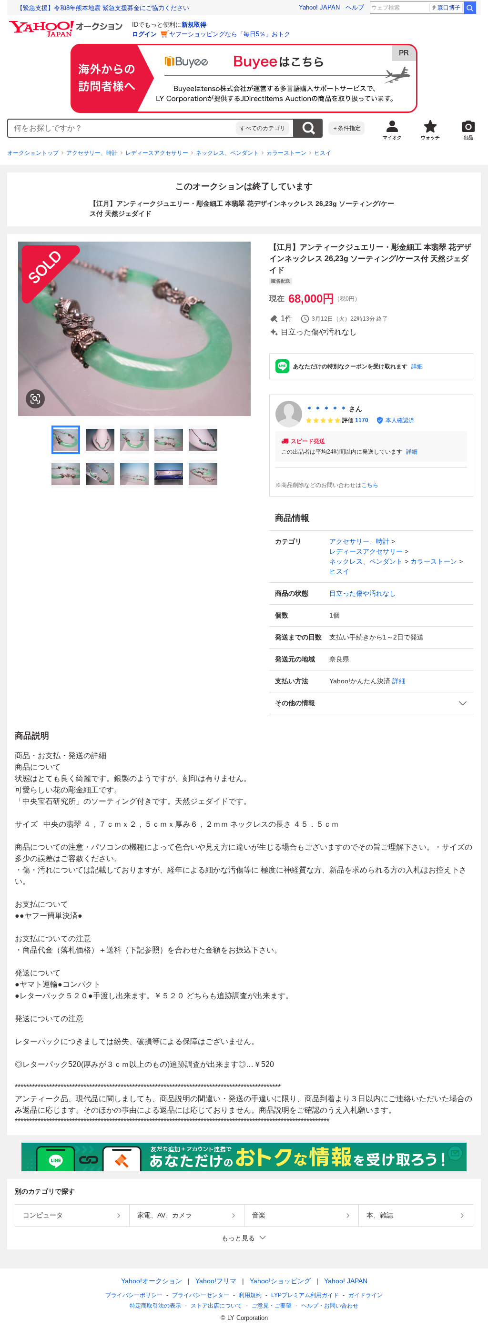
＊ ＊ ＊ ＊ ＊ (326, 409)
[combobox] (122, 128)
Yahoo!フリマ (215, 1281)
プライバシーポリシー (134, 1295)
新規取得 (194, 24)
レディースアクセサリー (156, 153)
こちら (369, 485)
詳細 (417, 366)
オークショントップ (33, 153)
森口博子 (448, 7)
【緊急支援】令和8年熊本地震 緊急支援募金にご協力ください (103, 7)
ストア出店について (216, 1305)
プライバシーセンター (200, 1295)
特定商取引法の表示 (155, 1305)
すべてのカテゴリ (262, 128)
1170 (361, 420)
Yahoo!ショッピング (280, 1281)
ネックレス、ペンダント (227, 153)
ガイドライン (365, 1295)
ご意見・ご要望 (272, 1305)
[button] (371, 703)
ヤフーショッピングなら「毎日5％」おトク (229, 34)
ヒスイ (322, 153)
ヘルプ (355, 7)
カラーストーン (286, 153)
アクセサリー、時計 (92, 153)
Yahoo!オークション (151, 1281)
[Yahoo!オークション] (67, 23)
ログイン (144, 34)
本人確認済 (400, 420)
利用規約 (250, 1295)
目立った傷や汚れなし (362, 593)
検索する (308, 128)
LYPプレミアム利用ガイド (305, 1295)
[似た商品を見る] (35, 398)
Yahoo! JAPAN (319, 7)
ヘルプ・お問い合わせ (329, 1305)
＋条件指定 (346, 128)
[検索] (470, 7)
